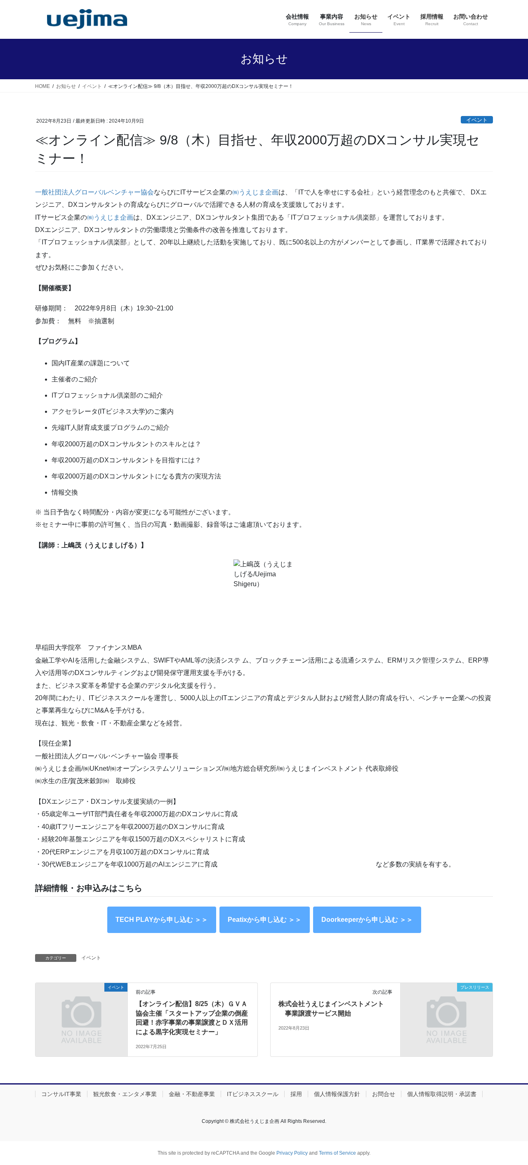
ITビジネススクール (252, 1094)
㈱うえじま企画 (255, 192)
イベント (477, 120)
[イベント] (81, 1011)
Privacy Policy (292, 1153)
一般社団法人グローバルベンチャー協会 (94, 192)
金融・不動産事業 (192, 1094)
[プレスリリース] (447, 1011)
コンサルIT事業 (61, 1094)
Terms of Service (337, 1153)
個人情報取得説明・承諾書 (441, 1094)
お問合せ (383, 1094)
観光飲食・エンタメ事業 (125, 1094)
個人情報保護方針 (337, 1094)
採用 (296, 1094)
